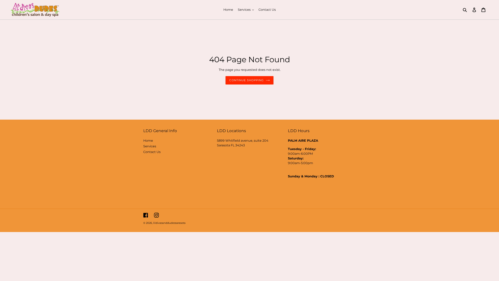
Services (149, 146)
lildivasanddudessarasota (169, 222)
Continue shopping (246, 80)
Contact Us (152, 152)
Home (148, 140)
